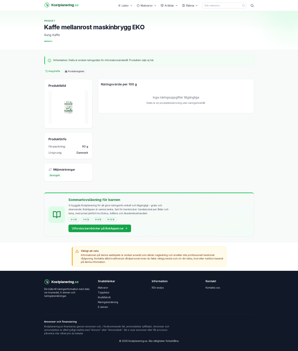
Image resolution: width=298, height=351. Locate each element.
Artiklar (169, 5)
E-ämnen (103, 306)
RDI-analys (158, 287)
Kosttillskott (104, 297)
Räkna (190, 5)
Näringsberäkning (108, 302)
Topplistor (104, 292)
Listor (125, 5)
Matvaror (147, 5)
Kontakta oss (213, 287)
